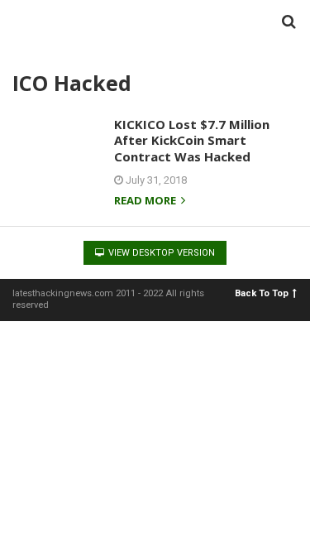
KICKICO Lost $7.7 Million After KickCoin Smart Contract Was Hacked (191, 140)
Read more (146, 201)
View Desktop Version (160, 252)
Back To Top (262, 293)
